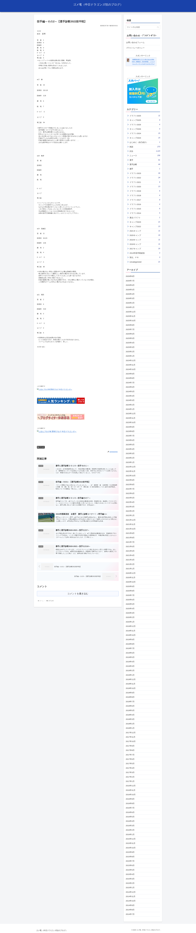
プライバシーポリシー (135, 48)
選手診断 (41, 447)
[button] (158, 27)
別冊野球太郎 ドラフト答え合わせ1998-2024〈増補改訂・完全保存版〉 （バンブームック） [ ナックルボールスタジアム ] (143, 62)
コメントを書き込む (77, 593)
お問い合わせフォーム (135, 42)
